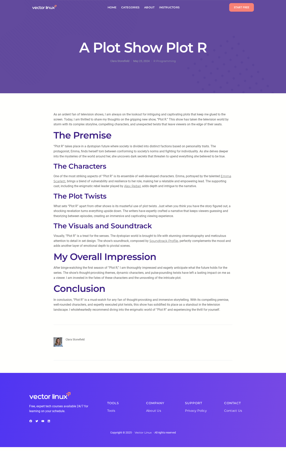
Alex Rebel (132, 186)
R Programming (165, 61)
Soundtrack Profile (163, 241)
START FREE (241, 7)
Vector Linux (143, 432)
